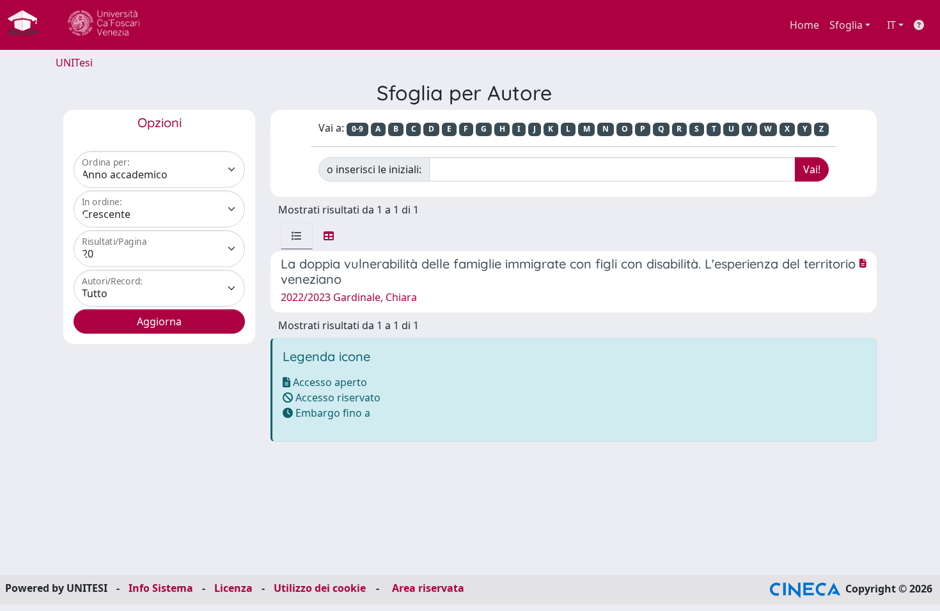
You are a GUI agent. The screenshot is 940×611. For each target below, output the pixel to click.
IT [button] (891, 25)
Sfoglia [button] (846, 25)
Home (804, 25)
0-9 (357, 128)
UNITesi (74, 63)
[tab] (297, 235)
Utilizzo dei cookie (320, 588)
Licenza (233, 588)
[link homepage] (27, 25)
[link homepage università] (104, 25)
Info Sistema (161, 588)
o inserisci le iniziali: (374, 169)
